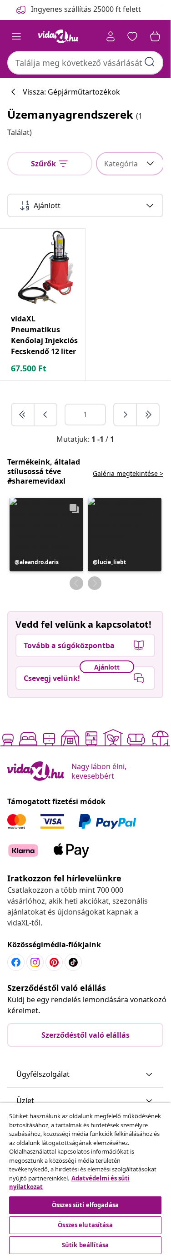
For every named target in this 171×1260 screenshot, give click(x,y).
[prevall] (23, 414)
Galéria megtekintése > (128, 473)
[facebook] (15, 962)
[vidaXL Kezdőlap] (58, 36)
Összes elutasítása (85, 1225)
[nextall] (148, 414)
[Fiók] (111, 36)
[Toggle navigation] (16, 36)
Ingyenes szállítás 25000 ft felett (86, 9)
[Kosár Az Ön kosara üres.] (155, 36)
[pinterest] (54, 962)
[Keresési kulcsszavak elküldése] (149, 62)
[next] (125, 414)
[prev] (45, 414)
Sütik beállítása (85, 1245)
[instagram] (35, 962)
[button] (46, 534)
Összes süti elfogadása (85, 1205)
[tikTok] (73, 962)
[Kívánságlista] (132, 36)
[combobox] (85, 63)
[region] (85, 1179)
